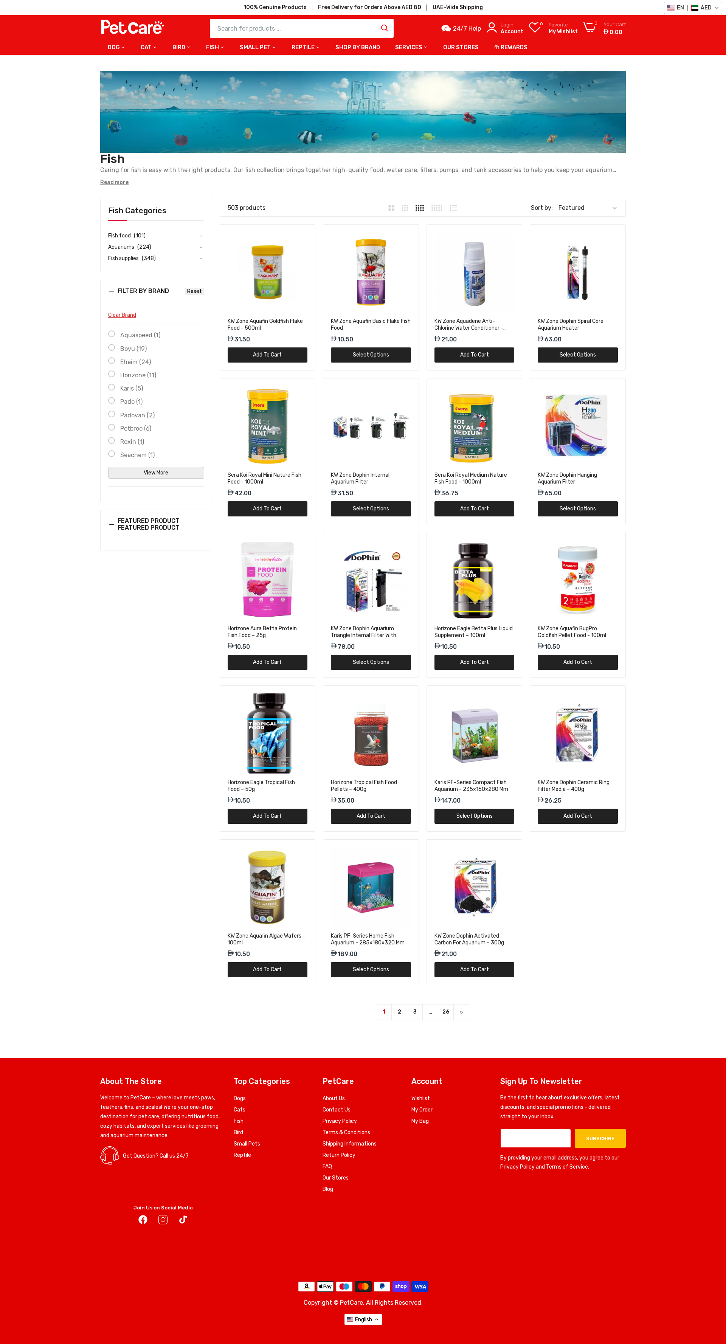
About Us (334, 1098)
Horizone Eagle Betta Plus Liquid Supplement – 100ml (473, 632)
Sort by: (542, 207)
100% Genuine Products (275, 7)
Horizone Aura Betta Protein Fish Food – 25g (262, 632)
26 (445, 1012)
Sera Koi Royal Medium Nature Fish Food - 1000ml (470, 478)
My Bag (420, 1121)
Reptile (242, 1155)
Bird (179, 47)
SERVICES (409, 47)
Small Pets (247, 1144)
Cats (239, 1110)
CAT (147, 47)
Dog (114, 47)
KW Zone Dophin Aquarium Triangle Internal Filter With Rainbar (363, 632)
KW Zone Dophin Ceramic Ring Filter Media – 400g (574, 785)
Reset (194, 291)
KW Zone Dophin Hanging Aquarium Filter (567, 478)
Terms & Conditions (346, 1132)
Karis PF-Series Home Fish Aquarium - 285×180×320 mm (368, 939)
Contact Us (337, 1110)
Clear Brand (122, 315)
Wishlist (420, 1098)
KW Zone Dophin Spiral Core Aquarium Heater (570, 324)
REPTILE (304, 47)
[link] (300, 238)
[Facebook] (143, 1221)
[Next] (461, 1012)
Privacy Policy (340, 1121)
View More (156, 473)
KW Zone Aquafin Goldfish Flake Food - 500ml (265, 324)
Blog (328, 1189)
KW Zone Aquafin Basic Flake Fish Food (371, 324)
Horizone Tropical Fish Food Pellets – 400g (364, 785)
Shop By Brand (357, 47)
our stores (461, 47)
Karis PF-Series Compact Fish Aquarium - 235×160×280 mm (471, 785)
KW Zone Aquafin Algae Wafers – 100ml (267, 939)
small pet (256, 47)
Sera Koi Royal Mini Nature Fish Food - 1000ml (264, 478)
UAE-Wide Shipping (458, 7)
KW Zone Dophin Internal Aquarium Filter (360, 478)
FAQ (327, 1166)
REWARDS (514, 47)
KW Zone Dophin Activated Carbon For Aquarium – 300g (469, 939)
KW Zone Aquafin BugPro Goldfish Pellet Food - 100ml (572, 632)
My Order (422, 1110)
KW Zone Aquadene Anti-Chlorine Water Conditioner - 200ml (468, 325)
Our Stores (336, 1178)
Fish (213, 47)
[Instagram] (163, 1221)
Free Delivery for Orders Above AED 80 (369, 7)
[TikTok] (183, 1221)
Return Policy (339, 1155)
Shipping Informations (350, 1144)
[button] (156, 297)
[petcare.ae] (132, 28)
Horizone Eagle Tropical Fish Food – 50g (261, 785)
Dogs (240, 1098)
